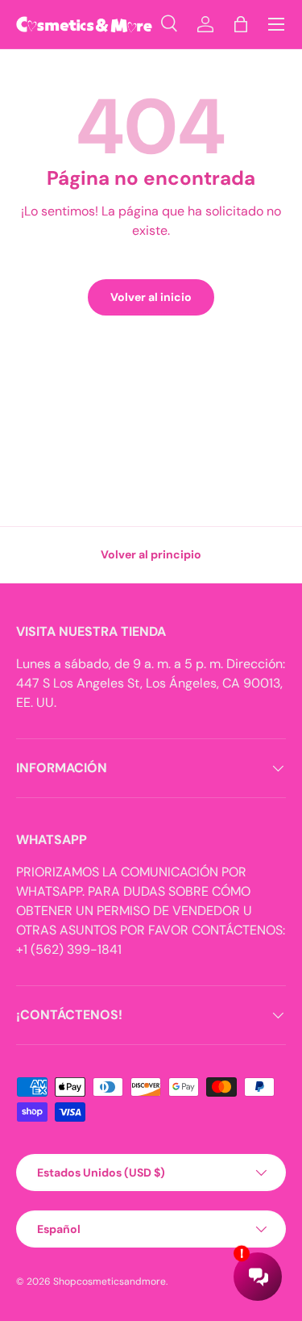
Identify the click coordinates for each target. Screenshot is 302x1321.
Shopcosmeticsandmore (109, 1281)
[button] (241, 24)
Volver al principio (151, 554)
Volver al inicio (151, 297)
